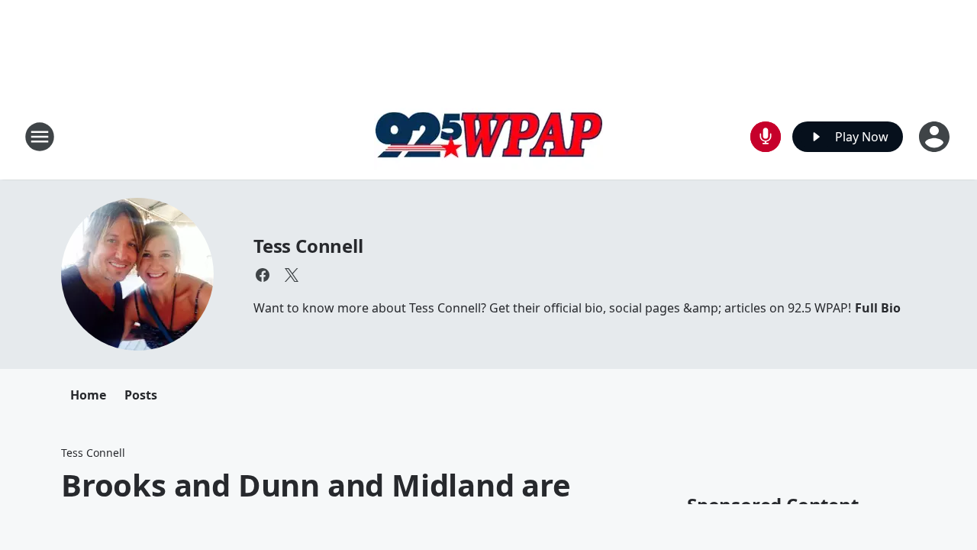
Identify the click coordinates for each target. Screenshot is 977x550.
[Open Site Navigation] (39, 136)
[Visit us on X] (291, 275)
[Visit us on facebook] (262, 275)
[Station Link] (488, 136)
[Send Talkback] (765, 136)
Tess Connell (308, 245)
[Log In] (936, 136)
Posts (140, 395)
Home (88, 395)
